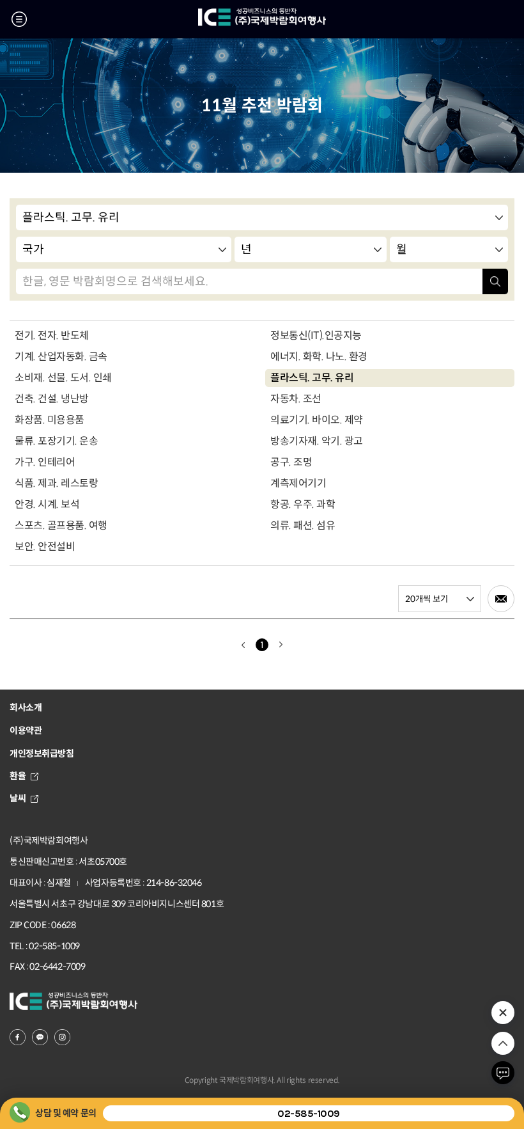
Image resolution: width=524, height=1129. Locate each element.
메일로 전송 (501, 598)
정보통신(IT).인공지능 (316, 335)
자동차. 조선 (295, 399)
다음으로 (281, 644)
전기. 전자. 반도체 (52, 335)
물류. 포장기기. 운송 (56, 441)
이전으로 (242, 644)
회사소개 (26, 707)
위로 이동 (502, 1043)
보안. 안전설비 (45, 546)
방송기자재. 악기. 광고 (316, 441)
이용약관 (26, 730)
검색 (495, 281)
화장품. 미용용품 (49, 420)
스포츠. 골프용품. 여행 (61, 525)
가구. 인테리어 (45, 462)
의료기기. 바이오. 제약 (316, 420)
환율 (18, 776)
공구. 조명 (291, 462)
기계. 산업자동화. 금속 (61, 356)
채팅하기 (502, 1072)
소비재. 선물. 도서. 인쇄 (63, 377)
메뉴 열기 (19, 19)
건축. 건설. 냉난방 (52, 399)
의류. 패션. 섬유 (302, 525)
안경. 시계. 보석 (47, 504)
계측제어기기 (298, 483)
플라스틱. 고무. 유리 (311, 377)
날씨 (18, 798)
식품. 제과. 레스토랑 (56, 483)
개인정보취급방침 (42, 753)
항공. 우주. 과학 (302, 504)
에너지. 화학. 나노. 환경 (318, 356)
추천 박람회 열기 (502, 1012)
